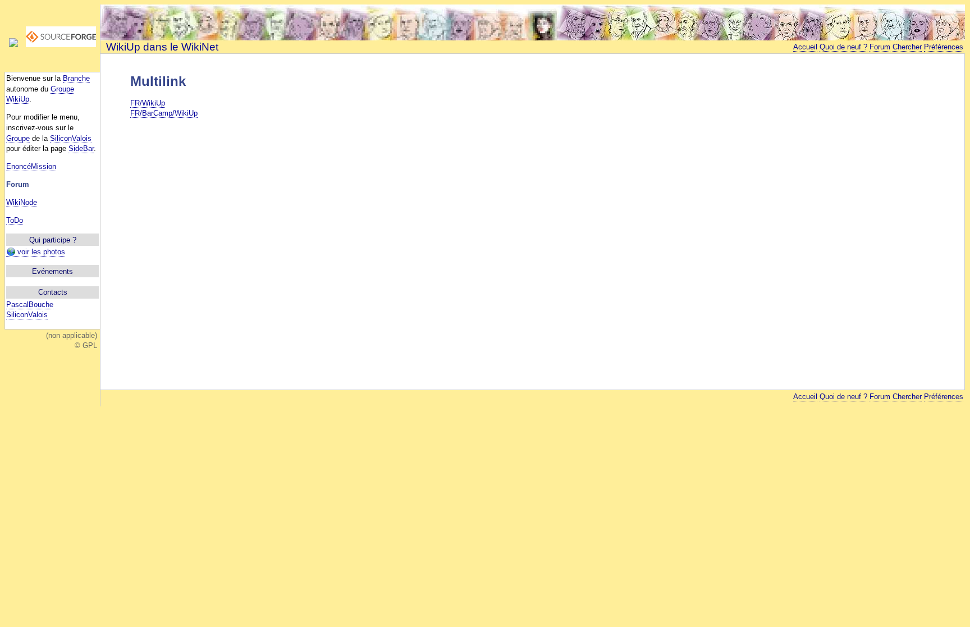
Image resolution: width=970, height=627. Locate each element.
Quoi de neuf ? (843, 47)
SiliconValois (70, 138)
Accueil (805, 47)
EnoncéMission (31, 166)
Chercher (907, 47)
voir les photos (40, 252)
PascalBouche (29, 304)
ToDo (14, 220)
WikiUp (17, 99)
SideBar (81, 148)
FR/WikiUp (147, 103)
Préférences (943, 47)
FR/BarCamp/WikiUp (164, 113)
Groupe (62, 89)
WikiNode (21, 202)
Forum (880, 47)
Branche (76, 78)
